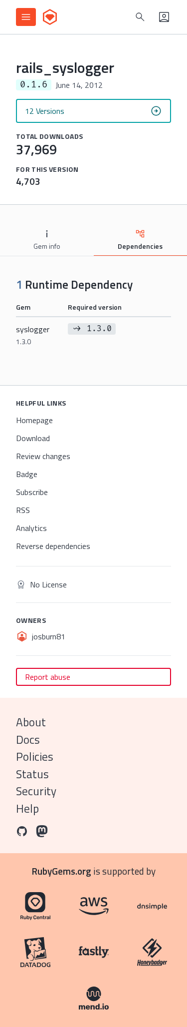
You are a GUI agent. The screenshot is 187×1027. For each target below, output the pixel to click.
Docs (28, 739)
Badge (26, 474)
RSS (23, 510)
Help (27, 808)
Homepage (34, 420)
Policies (34, 756)
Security (36, 791)
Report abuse (47, 677)
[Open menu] (26, 17)
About (31, 722)
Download (33, 438)
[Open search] (140, 17)
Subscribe (32, 492)
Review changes (43, 456)
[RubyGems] (50, 17)
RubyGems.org (61, 871)
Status (32, 774)
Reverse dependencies (53, 546)
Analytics (31, 528)
